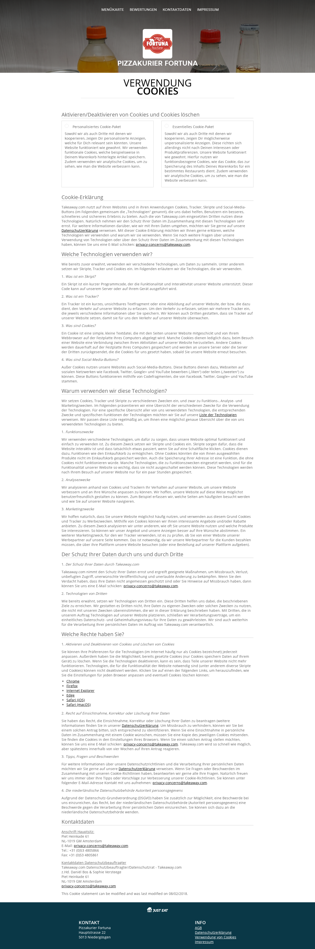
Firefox (72, 686)
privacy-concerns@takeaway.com (163, 244)
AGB (198, 927)
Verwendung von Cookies (215, 937)
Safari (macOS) (78, 704)
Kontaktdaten (177, 9)
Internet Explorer (80, 690)
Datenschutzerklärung (80, 230)
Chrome (72, 681)
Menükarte (112, 9)
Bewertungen (143, 9)
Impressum (208, 9)
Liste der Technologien (218, 414)
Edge (70, 695)
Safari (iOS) (75, 700)
